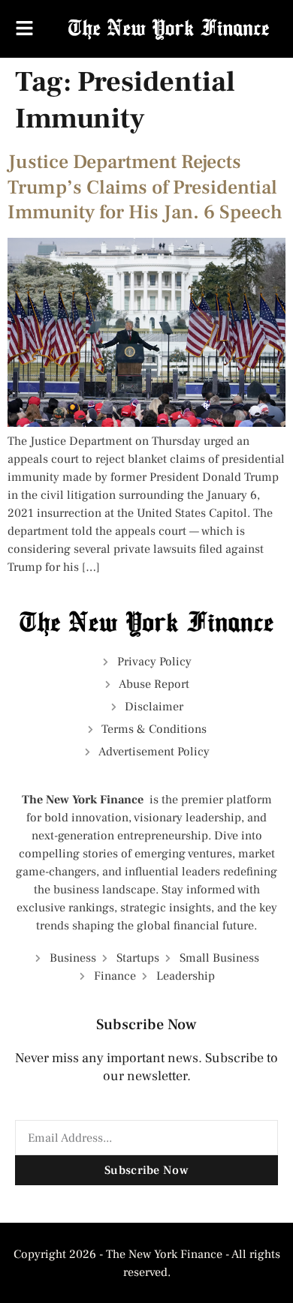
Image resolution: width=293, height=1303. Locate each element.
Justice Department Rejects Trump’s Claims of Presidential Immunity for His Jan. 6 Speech (145, 187)
